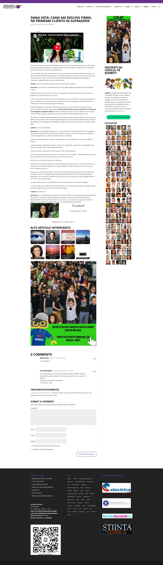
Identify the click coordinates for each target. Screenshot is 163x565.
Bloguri (128, 6)
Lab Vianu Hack (37, 493)
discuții (82, 487)
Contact (153, 6)
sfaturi (75, 508)
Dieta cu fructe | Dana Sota (40, 393)
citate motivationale (80, 481)
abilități (69, 478)
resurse (69, 508)
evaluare (87, 490)
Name (33, 429)
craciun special (75, 484)
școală (69, 514)
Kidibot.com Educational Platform (42, 487)
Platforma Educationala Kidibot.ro (42, 496)
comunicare (90, 481)
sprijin (80, 508)
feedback (81, 493)
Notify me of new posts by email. (43, 449)
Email (33, 435)
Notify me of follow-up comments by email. (46, 446)
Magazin (146, 6)
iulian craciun (70, 499)
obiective (86, 502)
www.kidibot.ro (119, 111)
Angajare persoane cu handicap (42, 478)
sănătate (75, 511)
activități (75, 478)
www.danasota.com (63, 200)
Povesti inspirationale (103, 6)
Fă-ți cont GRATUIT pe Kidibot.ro (118, 117)
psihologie (77, 505)
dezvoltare (84, 484)
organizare (70, 505)
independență (70, 496)
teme (88, 511)
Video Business (39, 24)
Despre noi (80, 6)
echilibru (69, 490)
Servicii (137, 6)
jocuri (77, 499)
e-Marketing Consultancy (40, 484)
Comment (34, 408)
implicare (92, 493)
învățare (93, 511)
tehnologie (82, 511)
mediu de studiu (71, 502)
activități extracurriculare (85, 478)
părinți (83, 505)
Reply (94, 359)
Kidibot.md (35, 490)
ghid (86, 493)
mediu (88, 499)
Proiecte (89, 6)
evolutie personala (72, 493)
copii (68, 484)
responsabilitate (91, 505)
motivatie (79, 502)
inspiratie (78, 496)
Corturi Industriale (38, 481)
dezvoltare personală (72, 487)
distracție (88, 487)
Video (32, 24)
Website (33, 441)
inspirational (86, 496)
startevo (85, 508)
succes (69, 511)
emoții (81, 490)
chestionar (70, 481)
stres (91, 508)
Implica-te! (117, 6)
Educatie (76, 490)
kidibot (82, 499)
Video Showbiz (49, 24)
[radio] (71, 216)
